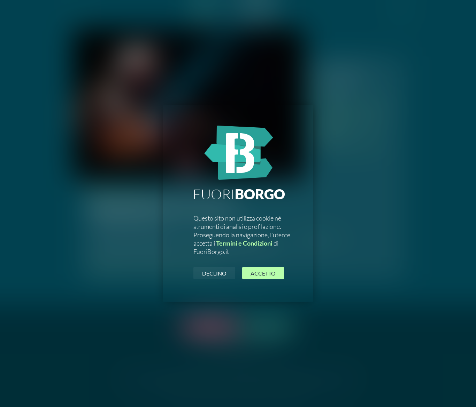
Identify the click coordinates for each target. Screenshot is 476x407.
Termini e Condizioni (244, 243)
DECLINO (214, 273)
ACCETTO (263, 273)
